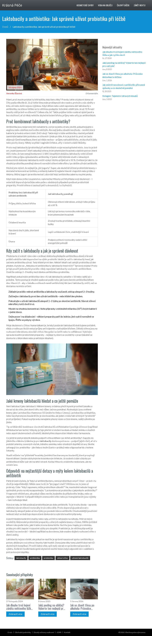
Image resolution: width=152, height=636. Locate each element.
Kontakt (67, 632)
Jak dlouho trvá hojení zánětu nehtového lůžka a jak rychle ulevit (19, 606)
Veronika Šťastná (14, 93)
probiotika (48, 558)
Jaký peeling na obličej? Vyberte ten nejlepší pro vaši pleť (51, 606)
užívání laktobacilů (80, 558)
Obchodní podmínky (23, 632)
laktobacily (21, 558)
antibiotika (35, 558)
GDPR (59, 632)
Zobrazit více (15, 614)
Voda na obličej (105, 5)
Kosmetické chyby (85, 5)
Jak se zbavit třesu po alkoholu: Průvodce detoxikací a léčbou (82, 606)
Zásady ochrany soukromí (44, 632)
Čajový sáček (123, 5)
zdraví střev (62, 558)
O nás (10, 632)
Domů (5, 26)
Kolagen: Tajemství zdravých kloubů (120, 96)
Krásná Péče (12, 5)
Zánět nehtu (139, 5)
